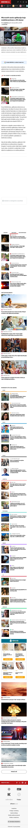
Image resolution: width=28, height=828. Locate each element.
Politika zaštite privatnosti (14, 815)
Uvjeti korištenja (14, 813)
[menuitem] (23, 2)
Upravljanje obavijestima (15, 821)
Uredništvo (14, 808)
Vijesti (4, 5)
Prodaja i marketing (14, 810)
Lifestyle (23, 5)
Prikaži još (14, 771)
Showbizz (16, 5)
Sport (10, 5)
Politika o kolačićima (14, 817)
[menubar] (23, 2)
